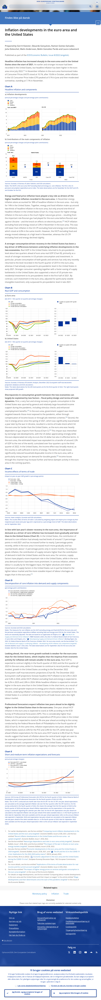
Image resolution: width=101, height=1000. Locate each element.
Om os (11, 918)
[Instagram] (80, 952)
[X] (69, 952)
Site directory (8, 940)
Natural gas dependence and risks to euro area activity (44, 841)
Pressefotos (14, 928)
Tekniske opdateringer (46, 923)
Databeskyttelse (72, 918)
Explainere (13, 925)
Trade (66, 894)
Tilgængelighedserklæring (76, 930)
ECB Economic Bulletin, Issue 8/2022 (43, 55)
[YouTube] (85, 952)
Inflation (55, 894)
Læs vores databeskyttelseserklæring (32, 986)
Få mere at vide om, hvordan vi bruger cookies (68, 986)
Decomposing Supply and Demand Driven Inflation (46, 639)
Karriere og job (15, 921)
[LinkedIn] (74, 952)
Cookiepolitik (71, 927)
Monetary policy (39, 894)
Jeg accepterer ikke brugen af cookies (73, 993)
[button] (96, 2)
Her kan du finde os (17, 935)
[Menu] (97, 7)
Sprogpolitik (71, 934)
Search (90, 6)
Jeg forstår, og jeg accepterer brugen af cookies (27, 993)
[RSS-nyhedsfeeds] (96, 952)
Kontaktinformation (17, 932)
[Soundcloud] (91, 952)
